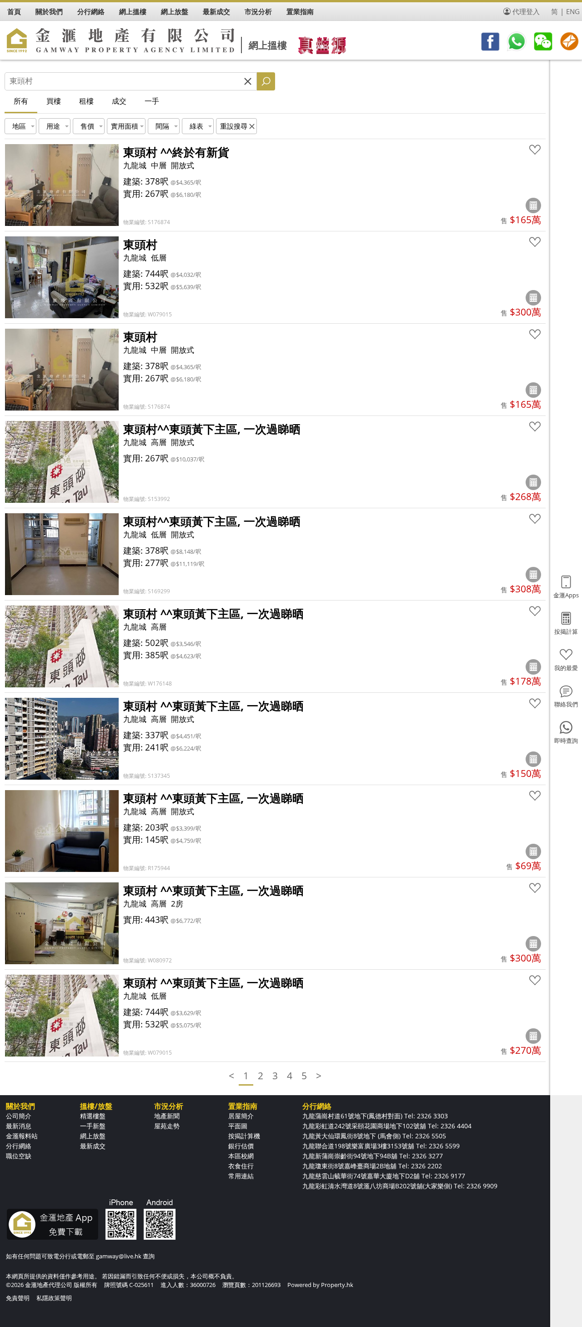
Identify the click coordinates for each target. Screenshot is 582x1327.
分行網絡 (18, 1146)
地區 (19, 125)
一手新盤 (92, 1126)
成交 (119, 101)
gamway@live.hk (118, 1256)
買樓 (53, 101)
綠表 (196, 125)
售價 (87, 125)
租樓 (86, 101)
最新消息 (18, 1126)
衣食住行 (241, 1166)
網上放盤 (92, 1136)
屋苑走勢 (167, 1126)
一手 (152, 101)
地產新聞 (167, 1116)
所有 (21, 101)
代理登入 (526, 11)
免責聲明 (18, 1298)
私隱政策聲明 (54, 1298)
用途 (53, 125)
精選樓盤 (92, 1116)
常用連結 (241, 1176)
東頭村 (140, 244)
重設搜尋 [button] (233, 125)
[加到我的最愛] (535, 149)
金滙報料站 (22, 1136)
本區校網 (241, 1156)
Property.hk (337, 1285)
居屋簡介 (241, 1116)
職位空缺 (18, 1156)
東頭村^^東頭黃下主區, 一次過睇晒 (212, 428)
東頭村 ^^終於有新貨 (176, 152)
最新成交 (92, 1146)
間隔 (162, 125)
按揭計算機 (244, 1136)
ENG (573, 11)
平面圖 (237, 1126)
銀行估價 (241, 1146)
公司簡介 (18, 1116)
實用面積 (124, 125)
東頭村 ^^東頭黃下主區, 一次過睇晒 (213, 613)
